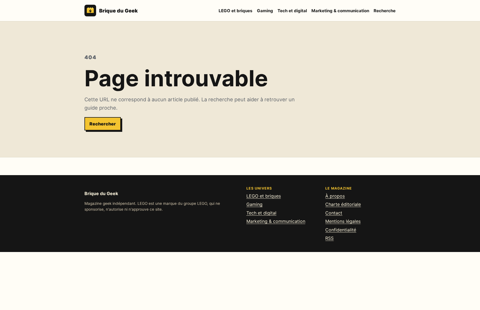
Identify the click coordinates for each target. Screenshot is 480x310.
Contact (333, 213)
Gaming (265, 10)
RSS (329, 238)
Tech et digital (292, 10)
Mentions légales (343, 221)
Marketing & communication (340, 10)
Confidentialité (340, 230)
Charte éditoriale (343, 204)
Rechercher (102, 124)
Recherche (385, 10)
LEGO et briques (235, 10)
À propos (335, 196)
